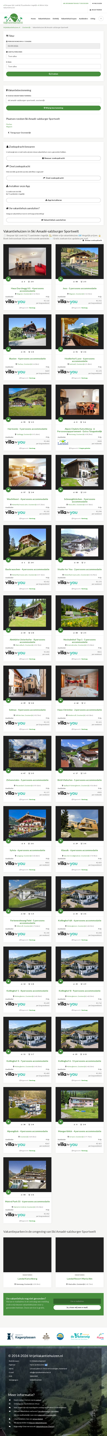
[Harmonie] (27, 402)
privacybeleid (38, 1419)
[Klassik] (80, 823)
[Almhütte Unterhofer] (27, 612)
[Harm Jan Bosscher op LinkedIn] (46, 1365)
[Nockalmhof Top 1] (80, 612)
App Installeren (54, 200)
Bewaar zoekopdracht (54, 158)
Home (33, 19)
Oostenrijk (26, 27)
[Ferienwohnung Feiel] (27, 893)
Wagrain (9, 127)
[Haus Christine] (80, 683)
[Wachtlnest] (27, 472)
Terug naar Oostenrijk (20, 132)
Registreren (96, 10)
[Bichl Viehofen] (80, 753)
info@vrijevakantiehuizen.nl (40, 1372)
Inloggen (98, 3)
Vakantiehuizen (44, 19)
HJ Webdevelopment (38, 1361)
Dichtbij (56, 19)
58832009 (34, 1376)
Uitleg (92, 19)
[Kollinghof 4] (27, 1034)
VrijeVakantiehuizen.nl (11, 27)
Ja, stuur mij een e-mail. (77, 1307)
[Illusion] (27, 331)
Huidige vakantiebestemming (19, 96)
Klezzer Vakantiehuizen (38, 1423)
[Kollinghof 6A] (80, 893)
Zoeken (54, 74)
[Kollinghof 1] (27, 964)
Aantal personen (15, 52)
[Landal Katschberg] (27, 1254)
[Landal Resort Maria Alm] (80, 1254)
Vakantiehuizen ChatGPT (45, 1426)
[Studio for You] (80, 542)
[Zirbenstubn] (27, 753)
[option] (10, 1336)
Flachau (9, 124)
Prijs (9, 62)
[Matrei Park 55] (27, 1174)
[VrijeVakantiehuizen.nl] (14, 19)
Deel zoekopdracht (54, 178)
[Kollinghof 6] (80, 1034)
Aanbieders (83, 19)
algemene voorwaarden (47, 1415)
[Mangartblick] (80, 1104)
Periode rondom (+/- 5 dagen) (19, 41)
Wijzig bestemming (54, 108)
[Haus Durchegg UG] (27, 261)
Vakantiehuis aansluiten (54, 220)
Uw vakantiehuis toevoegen (48, 1411)
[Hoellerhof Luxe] (80, 331)
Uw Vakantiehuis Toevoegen (76, 3)
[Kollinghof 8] (80, 964)
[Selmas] (27, 683)
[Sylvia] (27, 823)
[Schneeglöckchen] (80, 472)
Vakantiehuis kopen (68, 19)
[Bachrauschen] (27, 542)
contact (38, 1400)
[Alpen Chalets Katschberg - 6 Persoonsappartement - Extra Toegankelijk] (80, 402)
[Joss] (80, 261)
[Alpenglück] (27, 1104)
